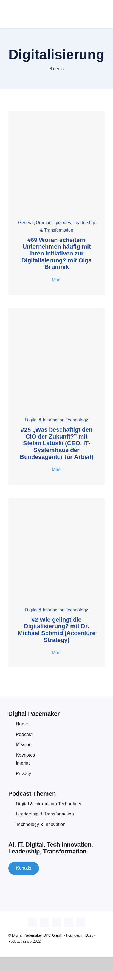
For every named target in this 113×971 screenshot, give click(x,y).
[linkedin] (56, 922)
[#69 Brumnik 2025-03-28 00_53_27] (56, 113)
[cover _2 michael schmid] (56, 500)
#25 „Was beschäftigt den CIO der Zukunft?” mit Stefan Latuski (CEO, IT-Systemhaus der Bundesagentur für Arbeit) (56, 443)
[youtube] (44, 922)
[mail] (80, 922)
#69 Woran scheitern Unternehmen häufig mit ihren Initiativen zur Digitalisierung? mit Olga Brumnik (56, 253)
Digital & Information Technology (56, 420)
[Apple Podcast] (32, 922)
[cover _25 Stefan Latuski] (56, 310)
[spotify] (68, 922)
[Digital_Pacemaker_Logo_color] (35, 9)
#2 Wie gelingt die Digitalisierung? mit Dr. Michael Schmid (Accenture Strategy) (56, 629)
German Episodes (53, 222)
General (26, 222)
